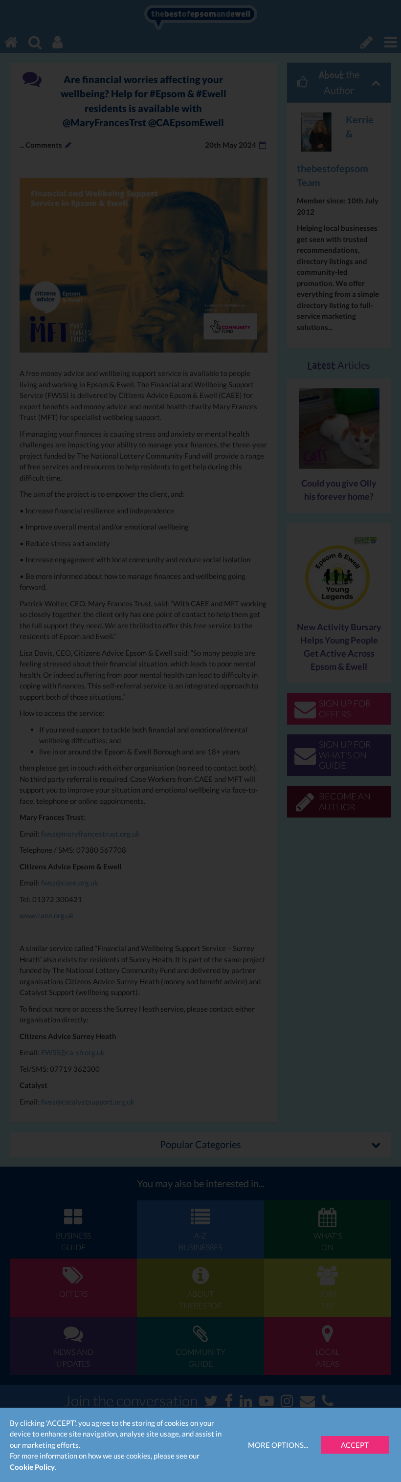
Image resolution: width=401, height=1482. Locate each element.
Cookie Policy (32, 1466)
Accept (355, 1444)
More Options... (278, 1444)
